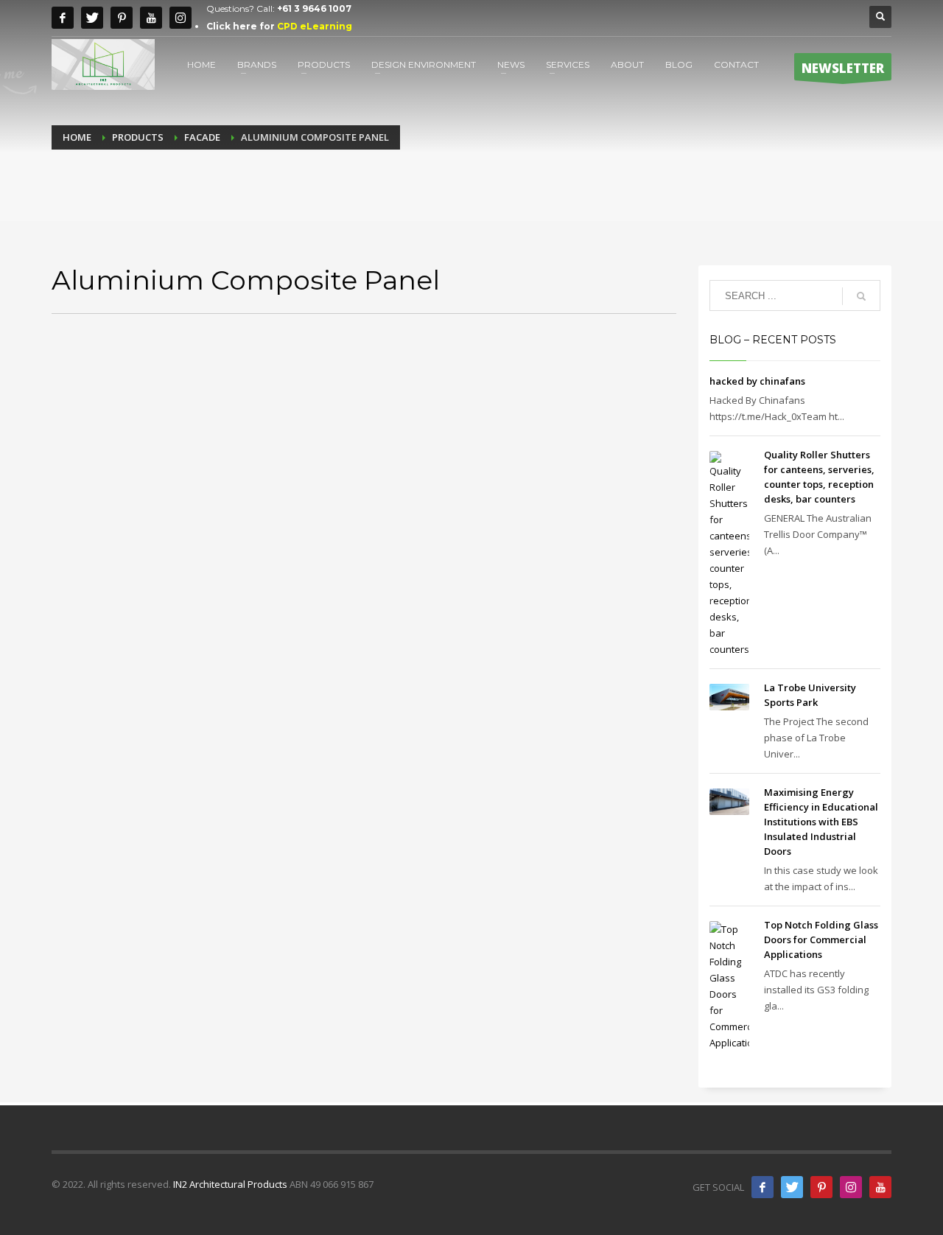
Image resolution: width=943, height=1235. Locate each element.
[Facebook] (63, 18)
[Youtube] (151, 18)
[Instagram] (180, 18)
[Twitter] (92, 18)
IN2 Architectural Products (230, 1184)
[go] (861, 296)
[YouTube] (880, 1187)
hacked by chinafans (757, 381)
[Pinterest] (122, 18)
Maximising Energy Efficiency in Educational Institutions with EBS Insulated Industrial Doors (821, 822)
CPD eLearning (314, 26)
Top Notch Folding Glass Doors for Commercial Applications (821, 939)
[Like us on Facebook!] (762, 1187)
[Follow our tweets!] (792, 1187)
